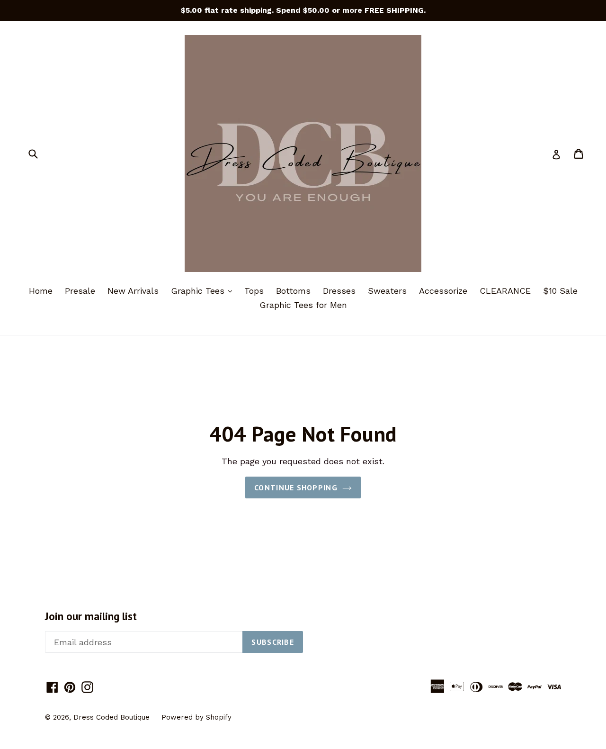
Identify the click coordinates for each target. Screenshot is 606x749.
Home (41, 291)
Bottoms (293, 291)
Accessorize (443, 291)
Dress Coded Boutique (112, 717)
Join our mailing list (91, 616)
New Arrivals (133, 291)
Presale (80, 291)
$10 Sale (560, 291)
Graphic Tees (204, 290)
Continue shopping (296, 487)
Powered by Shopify (196, 717)
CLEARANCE (505, 291)
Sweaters (387, 291)
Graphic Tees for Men (303, 305)
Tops (254, 291)
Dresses (339, 291)
